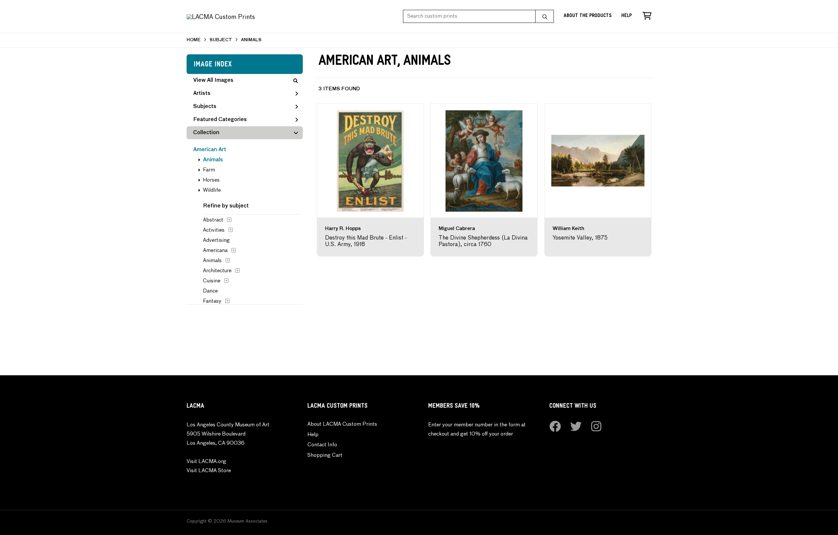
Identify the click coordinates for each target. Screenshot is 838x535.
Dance (210, 291)
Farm (209, 170)
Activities (214, 230)
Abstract (213, 220)
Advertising (216, 240)
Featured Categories (220, 119)
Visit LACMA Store (209, 470)
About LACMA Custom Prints (342, 424)
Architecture (217, 271)
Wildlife (212, 190)
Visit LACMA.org (206, 461)
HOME (194, 40)
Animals (213, 160)
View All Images (213, 80)
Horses (211, 180)
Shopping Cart (324, 455)
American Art (209, 149)
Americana (215, 250)
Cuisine (211, 281)
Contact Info (322, 445)
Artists (201, 93)
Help (626, 16)
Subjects (204, 106)
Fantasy (212, 301)
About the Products (587, 16)
